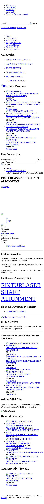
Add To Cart (11, 100)
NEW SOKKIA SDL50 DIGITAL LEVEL (23, 104)
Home (8, 168)
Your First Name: (7, 159)
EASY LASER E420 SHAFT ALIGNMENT (24, 452)
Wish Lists (10, 10)
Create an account (21, 14)
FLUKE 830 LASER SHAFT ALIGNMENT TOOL (18, 375)
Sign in (8, 14)
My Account (11, 5)
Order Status (11, 7)
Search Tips (21, 28)
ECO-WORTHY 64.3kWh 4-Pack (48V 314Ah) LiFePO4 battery (22, 94)
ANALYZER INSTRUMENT (18, 60)
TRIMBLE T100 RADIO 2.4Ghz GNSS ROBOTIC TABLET (22, 388)
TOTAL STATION (13, 68)
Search (3, 23)
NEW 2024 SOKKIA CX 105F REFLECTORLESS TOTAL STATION (23, 117)
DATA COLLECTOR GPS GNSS (19, 64)
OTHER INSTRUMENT (16, 81)
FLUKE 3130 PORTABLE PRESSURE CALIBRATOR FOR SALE (22, 130)
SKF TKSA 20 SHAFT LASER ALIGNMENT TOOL (19, 427)
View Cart (10, 12)
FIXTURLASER (8, 233)
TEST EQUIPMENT (14, 77)
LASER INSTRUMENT (16, 72)
